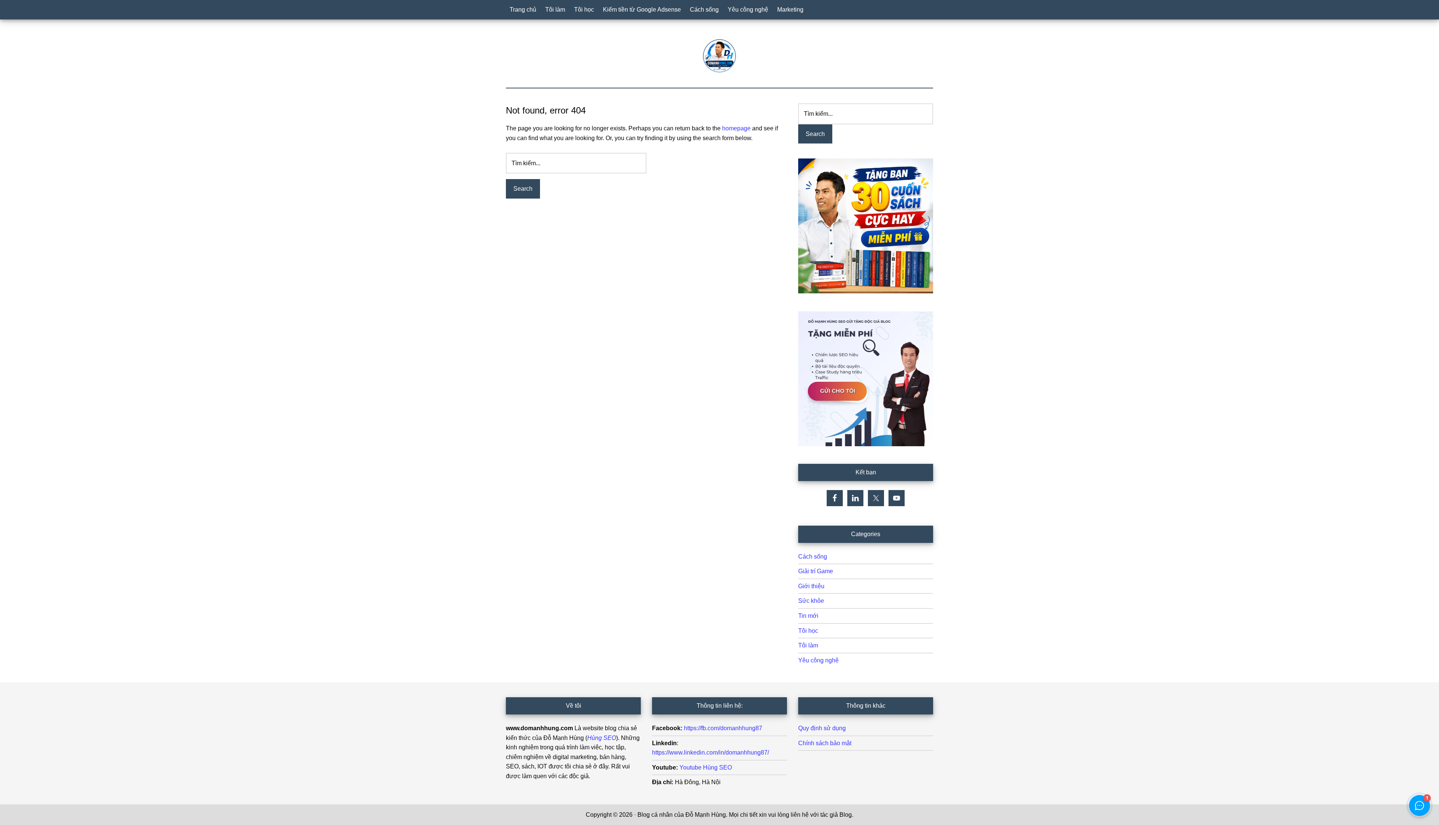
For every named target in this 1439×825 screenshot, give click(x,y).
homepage (736, 128)
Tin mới (808, 616)
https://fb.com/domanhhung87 (723, 728)
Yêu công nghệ (818, 660)
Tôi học (808, 631)
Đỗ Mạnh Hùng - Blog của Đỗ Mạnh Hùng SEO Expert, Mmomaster (719, 56)
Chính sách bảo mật (824, 743)
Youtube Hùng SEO (705, 767)
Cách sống (812, 556)
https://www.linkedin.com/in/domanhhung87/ (710, 752)
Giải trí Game (815, 571)
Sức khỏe (811, 601)
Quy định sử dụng (822, 728)
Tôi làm (808, 645)
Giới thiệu (811, 586)
